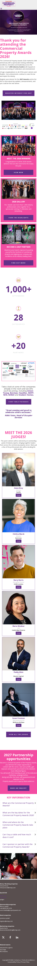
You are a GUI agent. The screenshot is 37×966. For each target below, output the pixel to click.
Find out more (18, 263)
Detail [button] (18, 495)
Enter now (3, 896)
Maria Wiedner (19, 626)
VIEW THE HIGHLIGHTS (18, 218)
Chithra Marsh (18, 534)
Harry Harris (18, 580)
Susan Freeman (18, 718)
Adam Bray (18, 488)
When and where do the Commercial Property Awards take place (18, 825)
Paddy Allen (18, 672)
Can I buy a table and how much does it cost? (17, 835)
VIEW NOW (18, 172)
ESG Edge (3, 950)
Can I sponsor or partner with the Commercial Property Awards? (17, 845)
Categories (3, 897)
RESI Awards (4, 951)
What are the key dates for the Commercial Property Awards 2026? (18, 813)
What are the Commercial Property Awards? (18, 804)
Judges (2, 899)
